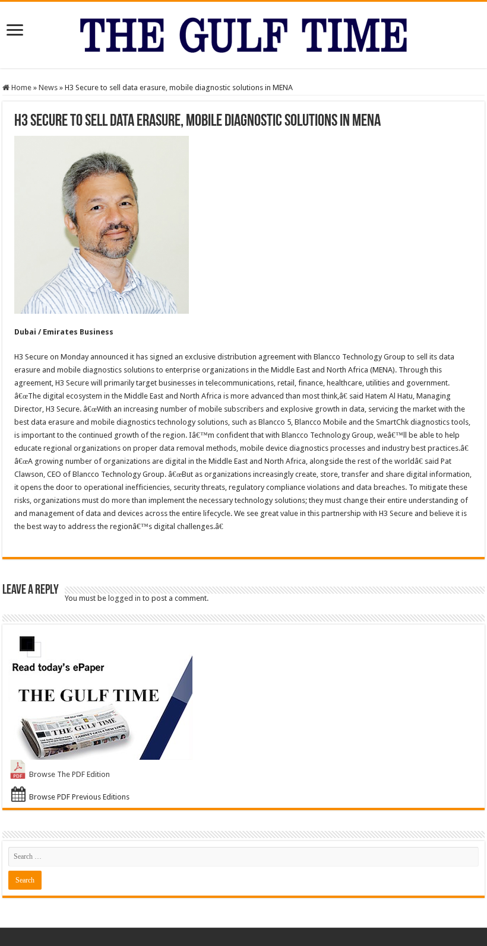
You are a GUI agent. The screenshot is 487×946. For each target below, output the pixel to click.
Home (20, 87)
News (48, 87)
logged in (124, 598)
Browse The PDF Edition (69, 774)
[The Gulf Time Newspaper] (243, 32)
